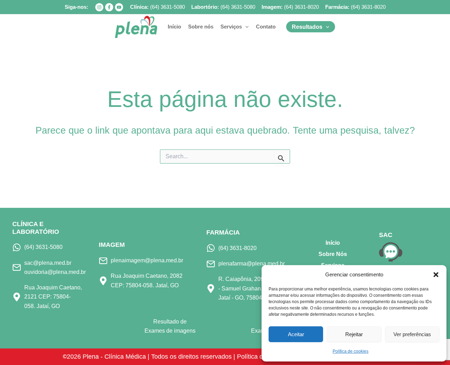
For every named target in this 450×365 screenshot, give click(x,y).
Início (333, 243)
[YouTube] (119, 7)
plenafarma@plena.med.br (251, 264)
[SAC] (391, 251)
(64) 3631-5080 (167, 7)
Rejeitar (354, 334)
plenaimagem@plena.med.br (147, 260)
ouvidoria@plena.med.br (55, 272)
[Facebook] (109, 7)
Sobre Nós (333, 254)
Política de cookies (350, 351)
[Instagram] (99, 7)
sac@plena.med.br (47, 263)
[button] (435, 274)
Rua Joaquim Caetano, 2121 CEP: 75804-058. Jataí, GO (53, 296)
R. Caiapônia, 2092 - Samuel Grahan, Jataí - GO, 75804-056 (245, 288)
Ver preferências (412, 334)
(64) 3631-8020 (301, 7)
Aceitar (296, 334)
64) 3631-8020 (369, 7)
